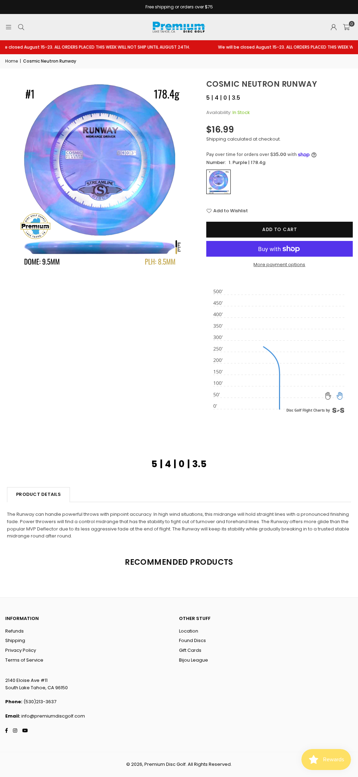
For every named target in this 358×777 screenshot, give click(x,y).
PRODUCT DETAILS (38, 494)
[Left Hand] (328, 395)
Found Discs (192, 640)
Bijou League (193, 660)
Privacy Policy (20, 650)
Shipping (216, 139)
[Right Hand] (339, 395)
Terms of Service (24, 660)
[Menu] (8, 27)
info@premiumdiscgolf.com (53, 716)
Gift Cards (190, 650)
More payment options (279, 264)
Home (11, 61)
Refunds (14, 631)
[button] (346, 27)
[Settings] (333, 27)
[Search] (21, 27)
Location (188, 631)
